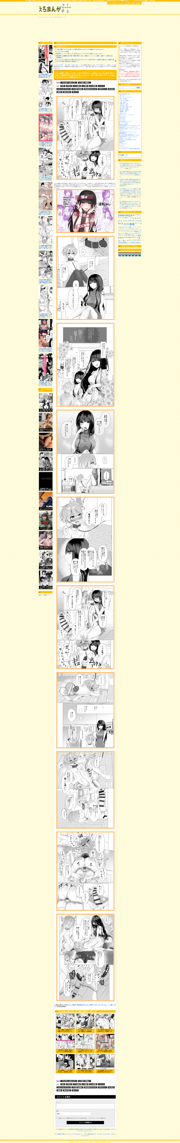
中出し (137, 231)
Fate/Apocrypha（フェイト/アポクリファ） (130, 125)
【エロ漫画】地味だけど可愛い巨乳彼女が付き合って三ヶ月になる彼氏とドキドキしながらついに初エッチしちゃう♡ (45, 315)
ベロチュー (137, 229)
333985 (122, 185)
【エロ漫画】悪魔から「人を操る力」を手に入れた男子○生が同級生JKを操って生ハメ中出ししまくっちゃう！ (45, 76)
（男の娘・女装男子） (124, 110)
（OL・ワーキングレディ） (126, 97)
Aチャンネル (122, 119)
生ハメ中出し (133, 240)
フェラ (126, 229)
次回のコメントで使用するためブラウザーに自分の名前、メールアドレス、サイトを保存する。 (82, 1118)
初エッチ (135, 235)
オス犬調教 (93, 86)
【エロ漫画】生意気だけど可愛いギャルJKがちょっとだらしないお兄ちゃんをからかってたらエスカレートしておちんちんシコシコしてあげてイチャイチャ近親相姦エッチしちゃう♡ (65, 1030)
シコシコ (101, 86)
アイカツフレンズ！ (124, 147)
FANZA (69, 86)
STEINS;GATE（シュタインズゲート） (128, 136)
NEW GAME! (122, 133)
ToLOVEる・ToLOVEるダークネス (127, 139)
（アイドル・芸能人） (124, 100)
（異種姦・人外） (123, 111)
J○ (135, 215)
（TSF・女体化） (123, 99)
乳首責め (79, 89)
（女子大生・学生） (124, 105)
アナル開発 (77, 86)
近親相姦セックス (126, 242)
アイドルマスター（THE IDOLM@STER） (129, 148)
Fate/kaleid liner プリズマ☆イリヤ (127, 132)
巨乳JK (120, 238)
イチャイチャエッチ (130, 221)
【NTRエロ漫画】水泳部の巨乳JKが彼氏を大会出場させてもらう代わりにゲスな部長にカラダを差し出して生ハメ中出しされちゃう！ (45, 350)
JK (133, 215)
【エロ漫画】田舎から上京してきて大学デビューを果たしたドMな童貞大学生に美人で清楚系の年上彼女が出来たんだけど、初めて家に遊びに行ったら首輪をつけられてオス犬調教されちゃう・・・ (85, 75)
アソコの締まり (124, 217)
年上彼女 (111, 89)
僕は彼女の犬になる (90, 89)
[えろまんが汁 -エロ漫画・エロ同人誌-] (55, 3)
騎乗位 (133, 242)
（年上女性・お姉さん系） (68, 82)
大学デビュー (102, 89)
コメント (58, 1102)
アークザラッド (123, 144)
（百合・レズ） (123, 113)
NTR (138, 214)
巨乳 (139, 235)
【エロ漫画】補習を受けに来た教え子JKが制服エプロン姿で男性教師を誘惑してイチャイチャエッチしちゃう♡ (130, 173)
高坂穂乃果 (137, 242)
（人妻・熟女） (123, 102)
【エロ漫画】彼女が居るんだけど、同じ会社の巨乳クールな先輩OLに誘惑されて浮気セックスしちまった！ (85, 1071)
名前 (57, 1111)
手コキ (136, 237)
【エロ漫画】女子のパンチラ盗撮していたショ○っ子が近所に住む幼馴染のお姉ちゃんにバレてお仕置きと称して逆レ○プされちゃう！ (85, 1050)
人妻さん (129, 235)
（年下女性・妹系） (124, 108)
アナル (130, 217)
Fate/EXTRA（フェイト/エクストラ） (128, 127)
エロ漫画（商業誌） (84, 82)
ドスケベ (122, 229)
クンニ (134, 227)
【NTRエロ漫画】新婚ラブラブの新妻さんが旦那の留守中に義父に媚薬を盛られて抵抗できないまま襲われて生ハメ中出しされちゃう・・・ (45, 281)
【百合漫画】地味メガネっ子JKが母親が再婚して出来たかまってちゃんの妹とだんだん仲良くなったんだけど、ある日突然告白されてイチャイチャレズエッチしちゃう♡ (45, 384)
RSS (129, 3)
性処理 (133, 237)
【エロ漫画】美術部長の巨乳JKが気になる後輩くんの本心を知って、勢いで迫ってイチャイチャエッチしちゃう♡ (45, 247)
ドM (73, 89)
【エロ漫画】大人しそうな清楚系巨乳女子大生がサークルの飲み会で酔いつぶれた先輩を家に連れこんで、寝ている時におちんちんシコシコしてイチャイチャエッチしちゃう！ (104, 1071)
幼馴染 (129, 237)
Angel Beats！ (122, 118)
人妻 (126, 235)
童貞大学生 (67, 92)
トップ (110, 3)
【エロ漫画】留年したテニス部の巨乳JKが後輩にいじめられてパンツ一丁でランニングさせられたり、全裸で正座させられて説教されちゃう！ (45, 110)
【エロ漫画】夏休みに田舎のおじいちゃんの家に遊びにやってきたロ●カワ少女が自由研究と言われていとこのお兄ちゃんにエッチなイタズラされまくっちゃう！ (45, 178)
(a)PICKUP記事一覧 (124, 94)
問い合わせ (137, 3)
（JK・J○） (122, 95)
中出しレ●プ (138, 233)
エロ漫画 (84, 86)
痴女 (138, 240)
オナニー (137, 223)
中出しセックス (130, 233)
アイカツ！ (121, 145)
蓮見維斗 (137, 174)
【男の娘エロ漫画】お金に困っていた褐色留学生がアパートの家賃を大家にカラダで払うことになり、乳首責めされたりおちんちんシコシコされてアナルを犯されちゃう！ (104, 1050)
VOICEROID (122, 141)
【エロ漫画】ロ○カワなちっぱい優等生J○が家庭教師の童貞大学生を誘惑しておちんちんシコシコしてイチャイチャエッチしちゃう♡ (85, 1030)
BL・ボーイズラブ (123, 122)
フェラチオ (131, 229)
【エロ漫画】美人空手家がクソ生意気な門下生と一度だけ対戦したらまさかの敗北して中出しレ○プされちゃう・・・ (45, 213)
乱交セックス (121, 235)
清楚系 (59, 92)
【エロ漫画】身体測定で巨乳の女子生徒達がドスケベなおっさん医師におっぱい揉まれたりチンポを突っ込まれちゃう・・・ (45, 144)
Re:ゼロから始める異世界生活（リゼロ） (129, 135)
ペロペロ (125, 231)
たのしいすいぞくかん (64, 89)
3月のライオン (122, 116)
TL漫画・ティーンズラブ (125, 138)
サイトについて (120, 3)
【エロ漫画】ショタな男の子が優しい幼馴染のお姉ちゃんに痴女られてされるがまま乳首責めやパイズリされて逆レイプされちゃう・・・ (65, 1071)
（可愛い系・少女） (124, 103)
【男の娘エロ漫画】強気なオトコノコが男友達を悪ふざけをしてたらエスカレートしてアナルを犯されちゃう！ (65, 1050)
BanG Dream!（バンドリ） (126, 121)
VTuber (121, 142)
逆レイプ (75, 92)
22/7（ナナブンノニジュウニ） (127, 114)
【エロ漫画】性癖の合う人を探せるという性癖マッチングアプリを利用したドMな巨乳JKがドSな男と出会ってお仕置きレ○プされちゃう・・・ (104, 1030)
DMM (62, 86)
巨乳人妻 (125, 237)
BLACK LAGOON (123, 124)
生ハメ (126, 241)
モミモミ (131, 231)
